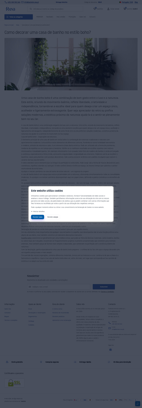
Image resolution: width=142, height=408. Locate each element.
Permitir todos (37, 217)
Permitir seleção (52, 217)
